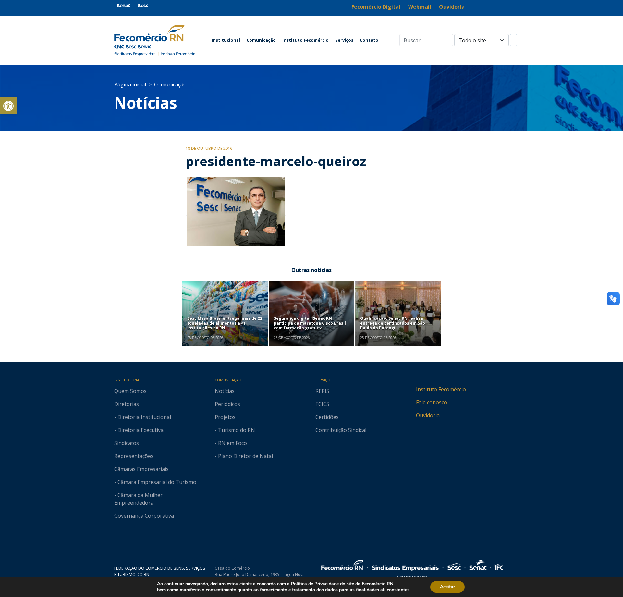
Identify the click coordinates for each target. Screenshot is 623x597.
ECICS (322, 404)
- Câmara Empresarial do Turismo (155, 482)
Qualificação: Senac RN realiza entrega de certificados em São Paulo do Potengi (392, 323)
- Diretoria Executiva (139, 430)
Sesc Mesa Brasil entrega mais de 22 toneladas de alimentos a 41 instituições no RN (224, 323)
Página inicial (130, 84)
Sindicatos (126, 443)
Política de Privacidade (315, 584)
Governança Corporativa (144, 515)
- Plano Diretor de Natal (244, 456)
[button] (8, 105)
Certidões (327, 417)
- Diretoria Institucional (142, 417)
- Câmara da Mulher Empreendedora (138, 498)
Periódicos (227, 404)
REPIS (322, 391)
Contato (369, 40)
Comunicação (261, 40)
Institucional (226, 40)
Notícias (145, 102)
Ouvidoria (428, 415)
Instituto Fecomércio (305, 40)
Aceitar (447, 587)
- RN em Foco (231, 443)
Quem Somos (130, 391)
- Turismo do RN (235, 430)
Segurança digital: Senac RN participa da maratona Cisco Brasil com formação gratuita (310, 323)
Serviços (344, 40)
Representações (133, 456)
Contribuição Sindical (340, 430)
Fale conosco (431, 402)
